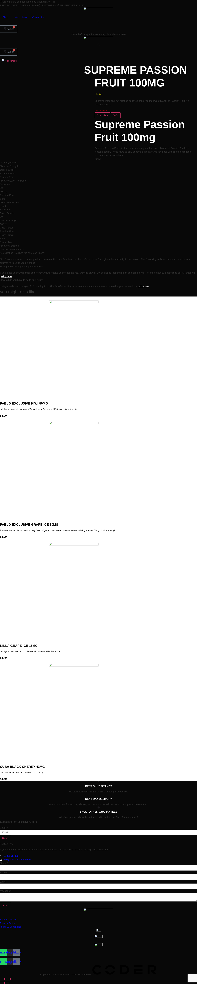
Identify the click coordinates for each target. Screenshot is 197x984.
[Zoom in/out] (2, 979)
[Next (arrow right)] (7, 983)
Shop (5, 17)
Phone (4, 872)
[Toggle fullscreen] (7, 979)
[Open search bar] (98, 21)
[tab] (102, 115)
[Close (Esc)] (18, 979)
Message (5, 891)
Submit (5, 838)
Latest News (20, 17)
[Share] (12, 979)
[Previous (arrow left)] (2, 983)
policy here (6, 276)
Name (4, 863)
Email (4, 828)
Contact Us (38, 17)
